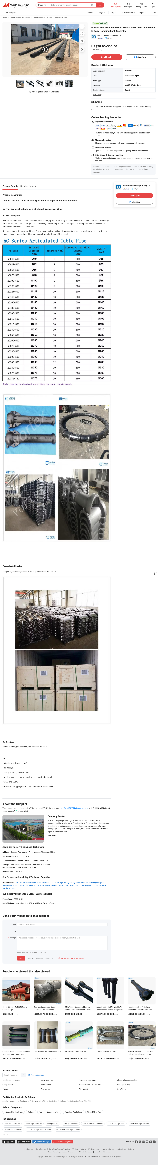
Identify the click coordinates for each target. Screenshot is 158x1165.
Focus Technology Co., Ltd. (62, 1156)
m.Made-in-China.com (85, 1152)
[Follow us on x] (140, 1141)
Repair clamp (46, 1084)
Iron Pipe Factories (71, 1123)
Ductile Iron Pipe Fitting (59, 882)
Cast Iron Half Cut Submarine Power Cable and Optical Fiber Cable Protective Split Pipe (16, 1054)
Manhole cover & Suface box (90, 1084)
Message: (12, 938)
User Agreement (92, 1156)
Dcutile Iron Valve (99, 885)
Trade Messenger (41, 1141)
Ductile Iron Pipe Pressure (139, 1123)
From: (14, 924)
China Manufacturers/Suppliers (59, 1149)
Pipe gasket (83, 1089)
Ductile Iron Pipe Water (13, 1129)
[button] (92, 5)
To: (15, 931)
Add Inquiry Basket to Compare (45, 91)
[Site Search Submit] (100, 5)
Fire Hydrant (86, 885)
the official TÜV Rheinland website (74, 808)
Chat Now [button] (141, 57)
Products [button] (42, 5)
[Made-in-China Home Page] (15, 5)
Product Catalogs (37, 1075)
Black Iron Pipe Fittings (73, 1112)
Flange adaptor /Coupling (127, 1080)
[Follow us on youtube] (147, 1141)
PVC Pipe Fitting (123, 1084)
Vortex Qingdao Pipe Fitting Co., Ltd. (111, 35)
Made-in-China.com (68, 1152)
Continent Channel (107, 1149)
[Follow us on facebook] (136, 1141)
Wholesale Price (93, 1149)
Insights (131, 1149)
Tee (40, 1112)
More (4, 1134)
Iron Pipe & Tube (61, 17)
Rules (154, 12)
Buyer (101, 12)
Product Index (121, 1149)
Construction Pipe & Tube (42, 17)
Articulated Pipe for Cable (106, 1051)
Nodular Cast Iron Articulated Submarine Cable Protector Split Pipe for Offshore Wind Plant (140, 1009)
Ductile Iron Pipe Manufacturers (39, 1129)
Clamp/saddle (7, 1084)
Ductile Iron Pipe (47, 1080)
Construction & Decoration (20, 17)
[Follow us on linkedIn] (154, 1141)
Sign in (153, 6)
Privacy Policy (116, 1156)
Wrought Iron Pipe (94, 1112)
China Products (41, 1149)
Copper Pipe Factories (33, 1123)
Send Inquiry (106, 57)
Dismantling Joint (9, 885)
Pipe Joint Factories (12, 1123)
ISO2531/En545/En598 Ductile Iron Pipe (32, 882)
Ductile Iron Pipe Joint (116, 1123)
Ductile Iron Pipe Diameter (93, 1123)
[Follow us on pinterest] (150, 1141)
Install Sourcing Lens (64, 1141)
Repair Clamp (74, 885)
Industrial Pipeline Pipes (13, 1112)
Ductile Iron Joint (9, 888)
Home (4, 17)
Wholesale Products (79, 1149)
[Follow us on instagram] (143, 1141)
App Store (9, 1141)
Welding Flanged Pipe (59, 885)
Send (21, 958)
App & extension (126, 12)
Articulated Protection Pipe (75, 1051)
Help (112, 12)
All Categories (11, 12)
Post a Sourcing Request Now (71, 958)
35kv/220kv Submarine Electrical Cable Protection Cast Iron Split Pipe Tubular (79, 1009)
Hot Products (28, 1149)
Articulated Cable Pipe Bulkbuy (68, 1129)
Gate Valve (121, 1089)
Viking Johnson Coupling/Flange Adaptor (87, 882)
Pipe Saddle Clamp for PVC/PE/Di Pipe (34, 885)
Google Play (24, 1141)
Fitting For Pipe (52, 1123)
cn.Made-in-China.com (102, 1152)
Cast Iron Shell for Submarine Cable (47, 1051)
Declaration (105, 1156)
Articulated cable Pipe (87, 1080)
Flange (5, 1089)
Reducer (31, 1112)
